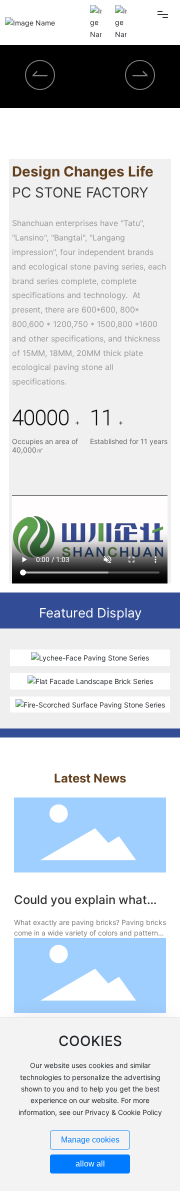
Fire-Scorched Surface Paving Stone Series (90, 706)
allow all (90, 1164)
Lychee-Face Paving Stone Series (90, 660)
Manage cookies (90, 1140)
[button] (70, 135)
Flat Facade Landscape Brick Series (90, 683)
